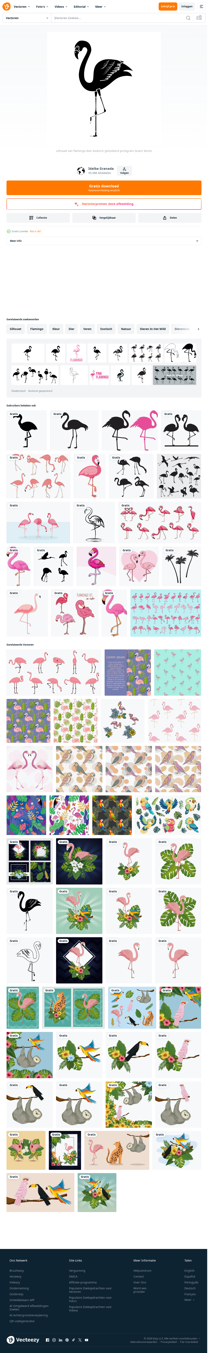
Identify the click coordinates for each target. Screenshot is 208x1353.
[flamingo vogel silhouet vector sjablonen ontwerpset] (179, 476)
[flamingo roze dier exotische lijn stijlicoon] (29, 960)
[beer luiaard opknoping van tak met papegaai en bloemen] (29, 1055)
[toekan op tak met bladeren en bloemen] (129, 1055)
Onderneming (18, 1288)
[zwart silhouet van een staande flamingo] (74, 430)
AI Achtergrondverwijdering (28, 1315)
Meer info (16, 241)
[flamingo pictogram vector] (26, 430)
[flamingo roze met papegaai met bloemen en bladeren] (79, 911)
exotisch (106, 329)
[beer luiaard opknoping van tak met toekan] (29, 1104)
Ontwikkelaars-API (21, 1300)
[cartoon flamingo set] (159, 522)
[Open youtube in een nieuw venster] (86, 1339)
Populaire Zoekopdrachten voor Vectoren (89, 1290)
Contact (136, 1276)
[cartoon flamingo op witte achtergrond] (18, 566)
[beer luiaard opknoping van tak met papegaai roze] (178, 1104)
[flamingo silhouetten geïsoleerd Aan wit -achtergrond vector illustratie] (181, 430)
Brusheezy (16, 1270)
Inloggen (184, 6)
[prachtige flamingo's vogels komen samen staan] (38, 522)
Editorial (80, 7)
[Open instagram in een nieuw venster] (54, 1339)
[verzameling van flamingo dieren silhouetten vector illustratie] (53, 566)
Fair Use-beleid (186, 1341)
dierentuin (182, 329)
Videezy (14, 1282)
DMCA (72, 1276)
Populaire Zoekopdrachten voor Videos (89, 1308)
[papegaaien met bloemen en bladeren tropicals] (180, 1008)
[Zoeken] (185, 17)
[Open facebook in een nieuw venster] (47, 1339)
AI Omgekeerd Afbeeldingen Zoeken (23, 1307)
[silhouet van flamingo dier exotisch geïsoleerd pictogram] (29, 911)
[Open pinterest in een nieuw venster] (67, 1339)
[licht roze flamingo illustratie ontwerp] (29, 769)
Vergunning (76, 1270)
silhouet (15, 329)
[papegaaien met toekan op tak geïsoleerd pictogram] (40, 1192)
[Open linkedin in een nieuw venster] (60, 1339)
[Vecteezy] (6, 6)
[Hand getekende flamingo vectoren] (38, 476)
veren (87, 329)
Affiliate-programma (81, 1282)
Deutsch (187, 1288)
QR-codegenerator (21, 1321)
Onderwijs (16, 1294)
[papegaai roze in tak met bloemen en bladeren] (178, 1055)
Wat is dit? (35, 231)
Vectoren (20, 7)
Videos (59, 7)
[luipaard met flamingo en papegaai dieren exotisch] (65, 1150)
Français (187, 1294)
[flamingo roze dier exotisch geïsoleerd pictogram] (129, 960)
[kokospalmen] (181, 566)
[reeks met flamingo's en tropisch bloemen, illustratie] (123, 721)
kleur (56, 329)
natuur (126, 329)
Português (189, 1282)
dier (71, 329)
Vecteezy (15, 1276)
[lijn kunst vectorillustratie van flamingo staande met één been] (94, 522)
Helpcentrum (140, 1270)
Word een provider (137, 1290)
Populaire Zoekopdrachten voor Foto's (89, 1299)
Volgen (123, 173)
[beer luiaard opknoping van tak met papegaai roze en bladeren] (129, 1104)
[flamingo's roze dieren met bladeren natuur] (26, 1150)
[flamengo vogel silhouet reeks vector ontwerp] (131, 476)
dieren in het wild (153, 329)
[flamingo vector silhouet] (130, 430)
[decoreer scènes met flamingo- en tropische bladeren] (29, 861)
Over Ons (137, 1282)
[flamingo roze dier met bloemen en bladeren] (129, 861)
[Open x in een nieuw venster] (80, 1339)
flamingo (36, 329)
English (187, 1270)
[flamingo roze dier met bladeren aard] (178, 861)
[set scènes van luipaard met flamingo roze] (73, 1008)
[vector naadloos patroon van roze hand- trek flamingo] (177, 672)
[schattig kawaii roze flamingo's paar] (139, 566)
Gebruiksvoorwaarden (140, 1341)
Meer (98, 7)
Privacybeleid (166, 1341)
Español (187, 1276)
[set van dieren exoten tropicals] (132, 1008)
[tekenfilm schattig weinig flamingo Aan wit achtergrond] (96, 566)
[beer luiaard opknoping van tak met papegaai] (79, 1104)
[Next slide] (191, 329)
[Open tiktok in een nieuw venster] (73, 1339)
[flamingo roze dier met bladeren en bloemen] (79, 861)
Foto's (40, 7)
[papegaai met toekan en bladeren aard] (177, 1150)
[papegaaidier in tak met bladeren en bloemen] (79, 1055)
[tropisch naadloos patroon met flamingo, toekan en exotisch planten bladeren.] (69, 815)
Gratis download (102, 188)
